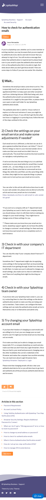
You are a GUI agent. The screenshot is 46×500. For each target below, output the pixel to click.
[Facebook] (3, 493)
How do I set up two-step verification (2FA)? (20, 444)
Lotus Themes (14, 489)
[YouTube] (15, 493)
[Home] (10, 5)
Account (28, 20)
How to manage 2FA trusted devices (17, 448)
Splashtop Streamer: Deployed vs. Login (17, 360)
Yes (5, 387)
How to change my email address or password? (21, 432)
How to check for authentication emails (18, 436)
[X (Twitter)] (7, 493)
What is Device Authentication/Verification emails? (22, 440)
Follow (6, 37)
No (11, 387)
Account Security (10, 22)
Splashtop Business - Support (12, 20)
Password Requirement (12, 405)
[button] (42, 4)
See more (7, 454)
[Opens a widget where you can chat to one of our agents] (38, 496)
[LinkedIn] (11, 493)
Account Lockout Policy (12, 409)
